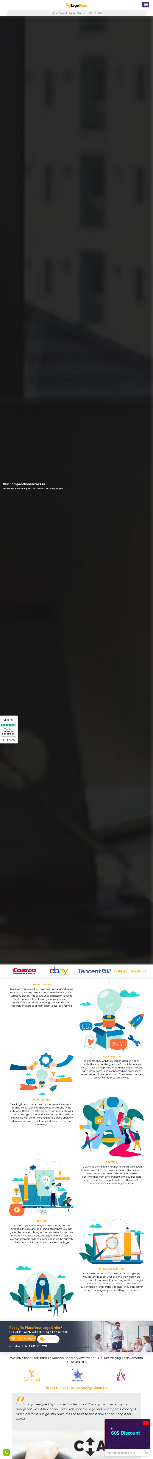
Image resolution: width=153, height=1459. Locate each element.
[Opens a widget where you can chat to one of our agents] (127, 1438)
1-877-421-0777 (94, 13)
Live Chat (77, 13)
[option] (24, 971)
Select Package (25, 1338)
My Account (61, 13)
